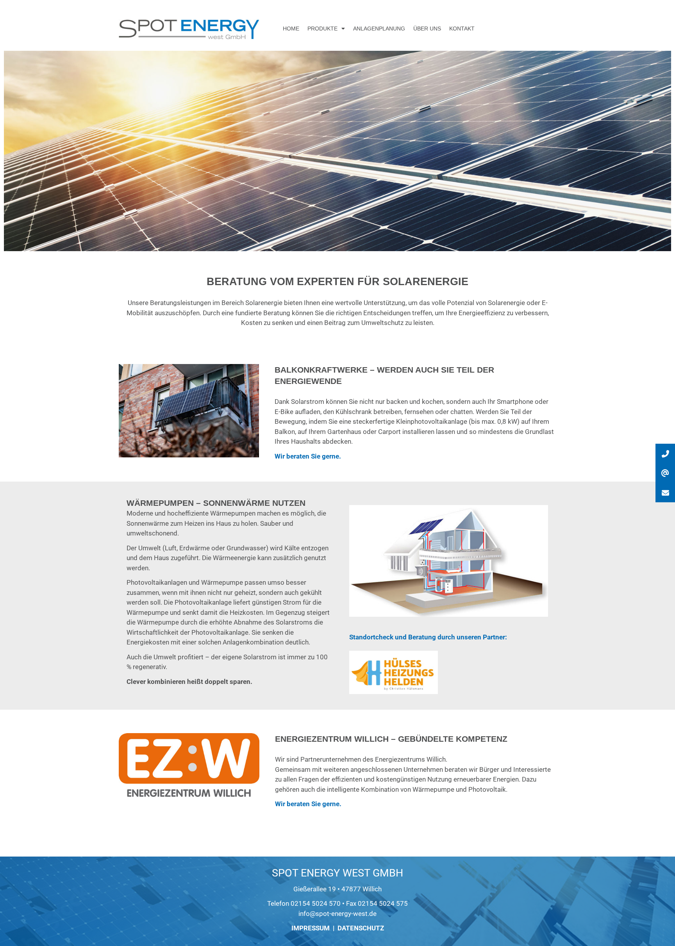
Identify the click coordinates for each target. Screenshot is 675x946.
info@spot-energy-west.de (337, 913)
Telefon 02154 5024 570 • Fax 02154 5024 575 (337, 903)
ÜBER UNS (427, 28)
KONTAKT (462, 28)
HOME (291, 28)
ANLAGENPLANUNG (379, 28)
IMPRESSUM (310, 928)
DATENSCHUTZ (361, 928)
